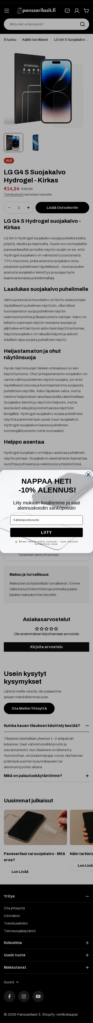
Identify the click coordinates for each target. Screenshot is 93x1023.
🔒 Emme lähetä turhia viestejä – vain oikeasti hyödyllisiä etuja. (46, 542)
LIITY (46, 532)
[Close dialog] (88, 474)
